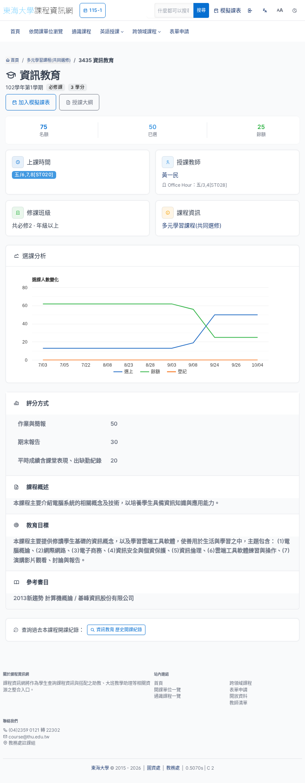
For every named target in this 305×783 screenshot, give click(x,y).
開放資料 (238, 696)
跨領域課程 (240, 683)
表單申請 (238, 690)
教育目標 (37, 525)
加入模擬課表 (34, 102)
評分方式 (37, 403)
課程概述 (37, 486)
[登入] (250, 10)
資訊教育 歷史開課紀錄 (119, 629)
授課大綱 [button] (82, 102)
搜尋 (201, 10)
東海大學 (100, 768)
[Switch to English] (264, 10)
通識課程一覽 (167, 696)
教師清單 (238, 703)
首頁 (14, 60)
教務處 (173, 768)
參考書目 (37, 582)
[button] (112, 31)
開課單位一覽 (167, 690)
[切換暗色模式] (294, 10)
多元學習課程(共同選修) (49, 60)
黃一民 (170, 174)
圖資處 (153, 768)
